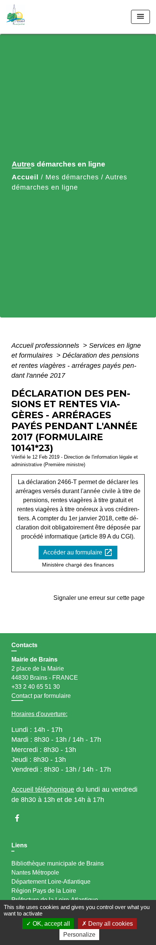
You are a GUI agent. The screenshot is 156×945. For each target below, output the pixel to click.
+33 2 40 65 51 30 (35, 686)
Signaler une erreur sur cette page (99, 598)
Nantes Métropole (35, 872)
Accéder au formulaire (78, 552)
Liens (19, 845)
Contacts (24, 645)
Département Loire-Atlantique (50, 881)
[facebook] (20, 818)
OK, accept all (50, 923)
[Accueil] (34, 17)
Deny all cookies (110, 923)
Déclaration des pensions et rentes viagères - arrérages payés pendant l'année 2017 (75, 365)
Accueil (25, 177)
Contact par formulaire (41, 696)
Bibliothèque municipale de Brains (57, 863)
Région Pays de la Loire (43, 890)
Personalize (79, 934)
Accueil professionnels (46, 345)
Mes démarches (72, 177)
